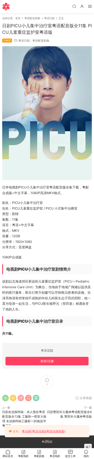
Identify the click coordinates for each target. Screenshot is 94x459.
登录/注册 (47, 361)
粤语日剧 (24, 40)
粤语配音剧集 (40, 40)
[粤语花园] (6, 6)
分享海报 (85, 398)
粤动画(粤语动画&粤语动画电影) (44, 431)
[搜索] (74, 6)
